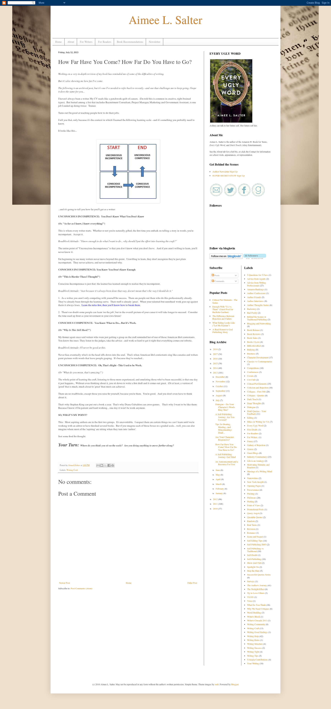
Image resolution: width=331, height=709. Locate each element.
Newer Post (64, 582)
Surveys (251, 581)
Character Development (257, 357)
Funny (250, 441)
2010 (215, 508)
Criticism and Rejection (257, 387)
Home (58, 42)
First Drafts (252, 429)
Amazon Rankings (255, 289)
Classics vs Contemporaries (259, 361)
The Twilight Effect (255, 589)
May (218, 474)
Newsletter (154, 42)
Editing (250, 417)
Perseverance (253, 489)
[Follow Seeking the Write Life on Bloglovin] (254, 258)
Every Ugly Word (255, 425)
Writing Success (254, 647)
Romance (251, 532)
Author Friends (254, 297)
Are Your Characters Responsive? (224, 438)
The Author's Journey (257, 585)
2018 (215, 349)
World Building (254, 612)
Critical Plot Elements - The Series (224, 301)
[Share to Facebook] (109, 465)
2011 (215, 503)
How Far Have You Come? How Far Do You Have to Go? (226, 447)
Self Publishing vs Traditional (255, 550)
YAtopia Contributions (257, 659)
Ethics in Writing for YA (258, 421)
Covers (250, 375)
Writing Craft (72, 470)
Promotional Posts (255, 509)
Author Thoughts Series (258, 305)
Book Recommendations (130, 42)
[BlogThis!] (102, 465)
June (218, 470)
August (219, 395)
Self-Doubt (252, 554)
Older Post (192, 582)
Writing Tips (252, 655)
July (218, 400)
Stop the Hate (253, 570)
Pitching (251, 493)
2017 (215, 353)
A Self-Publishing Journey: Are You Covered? (224, 417)
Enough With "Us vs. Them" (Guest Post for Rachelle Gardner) (222, 309)
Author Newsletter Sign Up (225, 171)
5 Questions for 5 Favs (257, 274)
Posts (217, 275)
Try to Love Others (255, 592)
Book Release (253, 329)
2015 (215, 363)
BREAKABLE (254, 345)
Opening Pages (254, 485)
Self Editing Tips (254, 540)
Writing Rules (253, 639)
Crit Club (251, 379)
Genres (250, 449)
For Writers (86, 42)
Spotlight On (253, 566)
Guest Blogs (252, 452)
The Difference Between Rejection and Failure (223, 317)
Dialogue (251, 407)
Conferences (252, 371)
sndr (217, 684)
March (219, 484)
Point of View (253, 505)
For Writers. (252, 437)
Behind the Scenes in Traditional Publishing (257, 318)
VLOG (250, 597)
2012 (215, 499)
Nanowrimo (252, 478)
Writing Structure (255, 643)
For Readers (104, 42)
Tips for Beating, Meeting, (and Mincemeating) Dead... (223, 428)
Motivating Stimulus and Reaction (258, 466)
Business (251, 353)
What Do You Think (256, 604)
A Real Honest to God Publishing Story (222, 331)
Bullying (251, 349)
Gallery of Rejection (256, 445)
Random (251, 521)
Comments (219, 281)
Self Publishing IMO (256, 544)
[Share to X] (105, 465)
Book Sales (252, 337)
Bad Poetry (252, 312)
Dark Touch (252, 399)
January (219, 493)
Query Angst (253, 513)
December (220, 376)
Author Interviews (255, 301)
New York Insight (255, 481)
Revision (251, 528)
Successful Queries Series (259, 574)
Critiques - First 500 (256, 391)
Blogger (234, 684)
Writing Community (256, 624)
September (221, 390)
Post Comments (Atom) (81, 588)
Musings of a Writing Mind (259, 471)
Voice (249, 600)
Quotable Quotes (254, 517)
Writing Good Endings (257, 632)
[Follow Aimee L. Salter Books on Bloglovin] (226, 258)
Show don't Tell (254, 562)
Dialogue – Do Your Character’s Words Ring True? (225, 407)
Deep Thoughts (254, 403)
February (220, 488)
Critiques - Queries (255, 395)
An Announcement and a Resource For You (226, 463)
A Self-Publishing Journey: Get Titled (225, 455)
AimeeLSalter (74, 465)
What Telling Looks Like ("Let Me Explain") (223, 324)
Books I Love (253, 341)
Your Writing (253, 663)
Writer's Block (253, 616)
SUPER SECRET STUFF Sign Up (228, 175)
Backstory (251, 308)
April (218, 479)
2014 (215, 367)
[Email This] (98, 465)
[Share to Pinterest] (113, 465)
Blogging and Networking (259, 323)
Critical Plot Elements (257, 383)
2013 (215, 372)
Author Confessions (256, 293)
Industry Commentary (257, 456)
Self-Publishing (254, 559)
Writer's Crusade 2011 (257, 620)
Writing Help (253, 636)
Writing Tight (253, 651)
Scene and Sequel (255, 536)
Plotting (250, 501)
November (221, 381)
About (70, 42)
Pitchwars (251, 497)
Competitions (253, 367)
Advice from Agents (256, 278)
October (220, 386)
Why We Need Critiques (258, 608)
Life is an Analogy (255, 460)
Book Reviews (254, 334)
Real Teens (252, 524)
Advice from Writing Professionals (256, 284)
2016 (215, 358)
